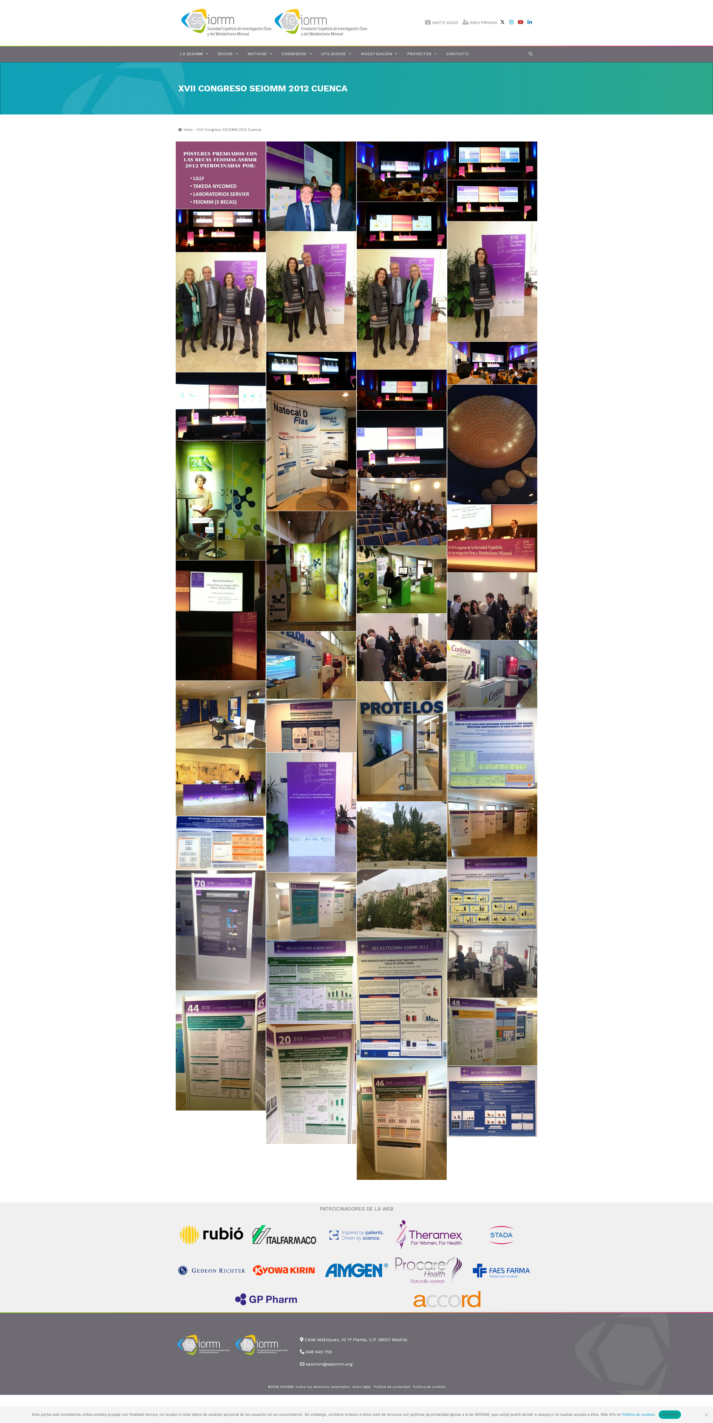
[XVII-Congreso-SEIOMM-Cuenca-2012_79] (492, 1031)
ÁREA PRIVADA (483, 22)
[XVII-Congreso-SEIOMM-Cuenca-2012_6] (221, 230)
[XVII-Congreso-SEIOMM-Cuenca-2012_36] (311, 725)
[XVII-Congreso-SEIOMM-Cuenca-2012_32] (402, 998)
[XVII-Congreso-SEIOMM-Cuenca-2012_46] (492, 964)
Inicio (188, 130)
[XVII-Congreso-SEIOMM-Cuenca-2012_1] (311, 186)
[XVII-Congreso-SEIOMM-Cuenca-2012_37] (402, 835)
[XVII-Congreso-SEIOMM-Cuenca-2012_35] (492, 748)
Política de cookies (429, 1387)
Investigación (376, 54)
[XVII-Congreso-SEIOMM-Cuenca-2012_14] (221, 406)
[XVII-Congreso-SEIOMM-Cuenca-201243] (311, 1084)
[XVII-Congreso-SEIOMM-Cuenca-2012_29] (402, 742)
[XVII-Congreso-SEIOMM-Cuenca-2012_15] (492, 445)
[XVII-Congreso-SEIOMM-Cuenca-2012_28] (221, 714)
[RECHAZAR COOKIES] (706, 1414)
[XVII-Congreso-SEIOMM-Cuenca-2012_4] (492, 200)
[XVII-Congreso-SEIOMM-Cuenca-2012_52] (492, 822)
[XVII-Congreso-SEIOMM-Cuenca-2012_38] (402, 903)
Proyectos (419, 54)
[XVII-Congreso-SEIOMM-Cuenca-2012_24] (311, 571)
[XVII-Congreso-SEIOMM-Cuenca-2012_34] (492, 1101)
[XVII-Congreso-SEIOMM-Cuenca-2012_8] (311, 371)
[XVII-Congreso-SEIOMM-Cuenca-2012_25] (402, 579)
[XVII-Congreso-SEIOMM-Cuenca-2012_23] (221, 500)
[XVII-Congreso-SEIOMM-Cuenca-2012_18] (221, 620)
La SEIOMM (191, 54)
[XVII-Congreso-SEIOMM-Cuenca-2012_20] (402, 647)
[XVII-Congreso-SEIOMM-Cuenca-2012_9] (492, 363)
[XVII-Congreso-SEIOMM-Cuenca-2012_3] (492, 160)
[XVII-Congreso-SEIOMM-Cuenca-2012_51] (311, 813)
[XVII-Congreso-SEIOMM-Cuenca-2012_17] (492, 538)
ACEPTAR (669, 1414)
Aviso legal (362, 1387)
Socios (225, 54)
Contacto (457, 54)
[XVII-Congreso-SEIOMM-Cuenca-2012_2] (402, 171)
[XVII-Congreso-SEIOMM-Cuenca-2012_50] (221, 782)
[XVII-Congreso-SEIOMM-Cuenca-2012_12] (311, 291)
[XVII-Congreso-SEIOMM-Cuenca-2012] (221, 175)
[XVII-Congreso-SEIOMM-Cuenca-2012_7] (402, 390)
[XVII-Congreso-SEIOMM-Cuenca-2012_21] (402, 444)
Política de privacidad (392, 1387)
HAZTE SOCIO (444, 22)
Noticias (257, 54)
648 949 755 (319, 1351)
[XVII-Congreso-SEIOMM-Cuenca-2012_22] (311, 451)
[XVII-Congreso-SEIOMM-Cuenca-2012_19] (492, 606)
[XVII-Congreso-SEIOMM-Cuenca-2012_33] (311, 982)
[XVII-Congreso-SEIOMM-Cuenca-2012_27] (311, 665)
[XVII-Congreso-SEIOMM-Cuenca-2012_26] (492, 674)
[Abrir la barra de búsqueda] (531, 54)
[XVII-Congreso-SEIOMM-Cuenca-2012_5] (402, 225)
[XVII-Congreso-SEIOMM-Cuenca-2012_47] (221, 1051)
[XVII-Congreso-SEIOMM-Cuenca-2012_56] (311, 906)
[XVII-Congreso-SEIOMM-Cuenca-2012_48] (402, 1120)
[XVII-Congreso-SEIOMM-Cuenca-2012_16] (402, 512)
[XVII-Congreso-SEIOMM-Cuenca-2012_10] (221, 312)
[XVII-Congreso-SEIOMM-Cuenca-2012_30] (221, 843)
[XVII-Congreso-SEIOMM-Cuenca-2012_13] (492, 281)
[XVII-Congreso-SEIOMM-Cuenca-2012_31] (492, 893)
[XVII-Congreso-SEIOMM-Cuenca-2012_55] (221, 930)
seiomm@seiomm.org (329, 1364)
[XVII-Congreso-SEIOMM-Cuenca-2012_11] (402, 309)
